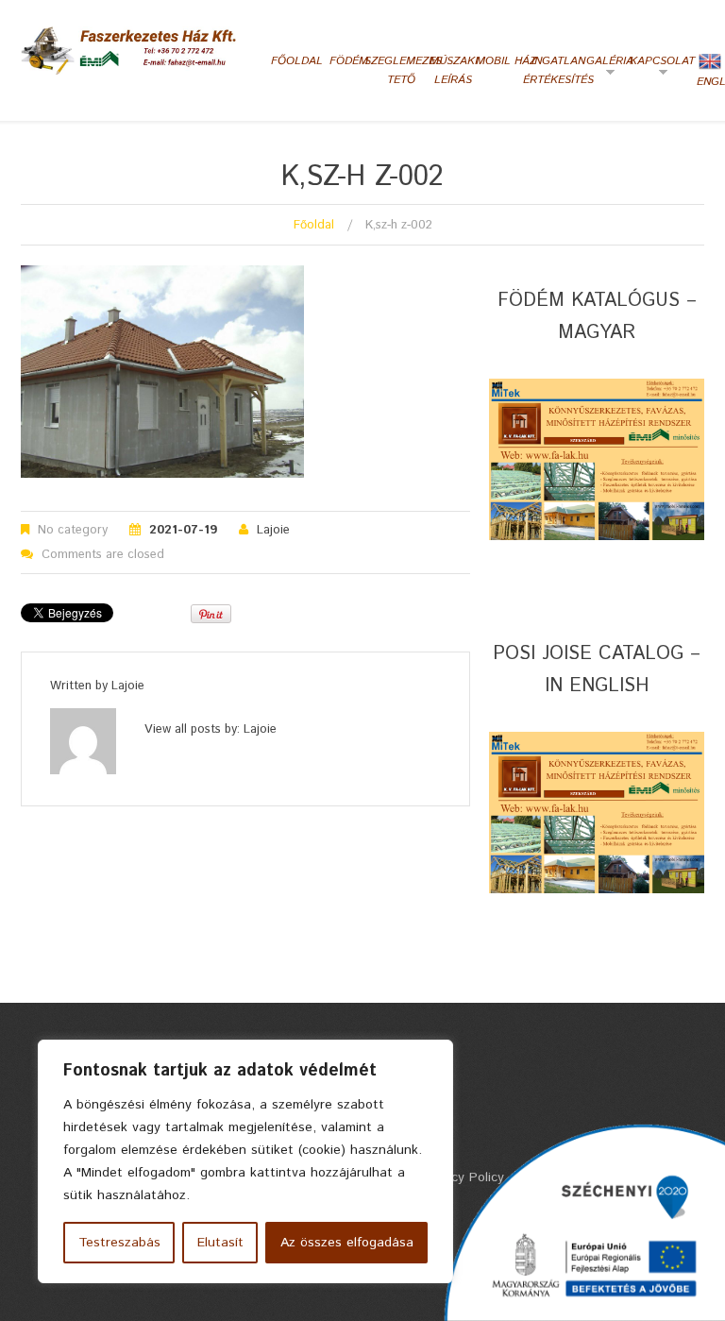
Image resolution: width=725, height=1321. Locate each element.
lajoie (273, 530)
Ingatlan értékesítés (558, 70)
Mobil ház (506, 61)
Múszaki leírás (454, 70)
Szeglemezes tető (401, 70)
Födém (348, 61)
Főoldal (297, 61)
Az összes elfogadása (346, 1242)
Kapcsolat (660, 68)
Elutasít (220, 1242)
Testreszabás (119, 1242)
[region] (245, 1161)
